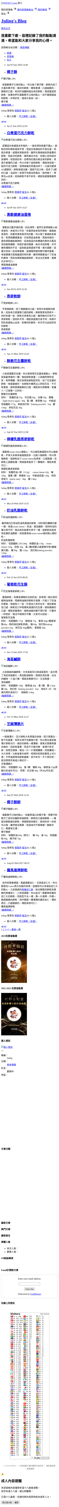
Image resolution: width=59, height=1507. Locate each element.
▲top (3, 121)
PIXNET (13, 1466)
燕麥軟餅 (14, 296)
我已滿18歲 (7, 1502)
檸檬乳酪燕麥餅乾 (20, 439)
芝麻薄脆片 (15, 724)
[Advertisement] (29, 1114)
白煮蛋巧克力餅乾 (20, 133)
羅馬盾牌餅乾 (17, 870)
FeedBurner (35, 1294)
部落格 (10, 56)
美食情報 (24, 47)
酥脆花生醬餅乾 (19, 361)
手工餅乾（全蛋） (28, 116)
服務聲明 (30, 1469)
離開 (16, 1502)
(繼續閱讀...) (7, 105)
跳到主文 (5, 28)
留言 (24, 110)
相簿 (9, 53)
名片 (9, 60)
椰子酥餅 (14, 802)
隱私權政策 (50, 1466)
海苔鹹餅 (14, 659)
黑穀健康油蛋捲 (19, 214)
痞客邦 (18, 110)
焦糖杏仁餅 (27, 889)
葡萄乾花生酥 (17, 584)
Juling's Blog (13, 20)
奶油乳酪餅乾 (17, 510)
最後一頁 (16, 929)
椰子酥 (12, 72)
